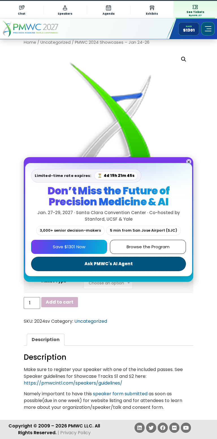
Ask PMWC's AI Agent (108, 264)
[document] (108, 219)
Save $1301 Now (69, 247)
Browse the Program (148, 247)
